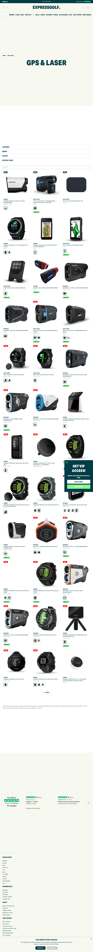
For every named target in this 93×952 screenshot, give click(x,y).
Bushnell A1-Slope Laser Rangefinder (45, 419)
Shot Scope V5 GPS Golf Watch (14, 374)
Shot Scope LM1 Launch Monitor (14, 288)
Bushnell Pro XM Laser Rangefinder (16, 330)
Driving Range (7, 930)
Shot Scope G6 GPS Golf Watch (43, 374)
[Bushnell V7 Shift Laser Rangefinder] (76, 271)
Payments (5, 894)
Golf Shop (6, 924)
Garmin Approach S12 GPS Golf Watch (45, 679)
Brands (5, 861)
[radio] (5, 208)
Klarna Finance (7, 897)
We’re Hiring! (6, 915)
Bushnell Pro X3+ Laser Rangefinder (75, 546)
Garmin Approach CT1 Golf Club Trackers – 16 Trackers (43, 463)
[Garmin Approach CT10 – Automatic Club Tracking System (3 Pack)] (76, 662)
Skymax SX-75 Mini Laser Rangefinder (45, 288)
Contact (5, 908)
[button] (4, 8)
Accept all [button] (40, 948)
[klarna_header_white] (5, 1)
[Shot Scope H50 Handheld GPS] (76, 229)
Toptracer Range (8, 933)
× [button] (91, 939)
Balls (4, 872)
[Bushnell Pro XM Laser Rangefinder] (17, 314)
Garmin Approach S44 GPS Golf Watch (45, 505)
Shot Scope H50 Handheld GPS (73, 245)
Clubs (4, 863)
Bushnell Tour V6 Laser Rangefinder (16, 635)
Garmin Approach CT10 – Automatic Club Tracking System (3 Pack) (74, 679)
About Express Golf (9, 906)
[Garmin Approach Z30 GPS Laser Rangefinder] (17, 530)
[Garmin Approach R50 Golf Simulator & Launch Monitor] (76, 402)
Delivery (5, 892)
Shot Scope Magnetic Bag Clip (73, 201)
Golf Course (6, 935)
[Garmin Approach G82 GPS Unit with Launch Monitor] (46, 229)
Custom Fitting (7, 926)
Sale (4, 883)
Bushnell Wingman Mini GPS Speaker (45, 546)
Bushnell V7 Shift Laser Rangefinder (75, 288)
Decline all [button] (52, 948)
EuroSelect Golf (8, 912)
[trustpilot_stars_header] (87, 1)
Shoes (4, 876)
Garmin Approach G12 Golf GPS (14, 679)
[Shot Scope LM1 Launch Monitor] (17, 271)
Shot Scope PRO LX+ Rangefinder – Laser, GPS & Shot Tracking (44, 201)
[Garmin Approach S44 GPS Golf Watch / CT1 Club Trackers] (17, 488)
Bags (4, 865)
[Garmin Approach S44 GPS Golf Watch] (46, 488)
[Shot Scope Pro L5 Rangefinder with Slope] (76, 314)
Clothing (5, 874)
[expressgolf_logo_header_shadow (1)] (46, 7)
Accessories (6, 881)
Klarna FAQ (6, 899)
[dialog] (46, 944)
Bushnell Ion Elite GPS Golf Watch (44, 635)
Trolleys (5, 867)
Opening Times (7, 910)
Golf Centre (6, 921)
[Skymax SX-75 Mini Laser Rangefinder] (46, 271)
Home (4, 55)
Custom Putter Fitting (9, 928)
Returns (5, 890)
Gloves (5, 878)
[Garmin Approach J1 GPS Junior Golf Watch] (17, 229)
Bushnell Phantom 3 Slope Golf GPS (75, 505)
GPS (4, 870)
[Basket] (88, 7)
